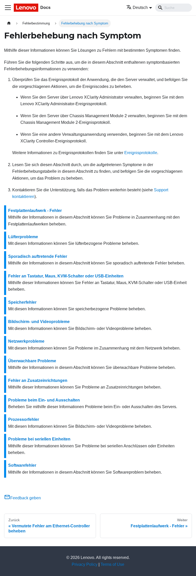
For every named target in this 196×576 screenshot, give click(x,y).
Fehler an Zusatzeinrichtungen (37, 380)
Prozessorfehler (23, 419)
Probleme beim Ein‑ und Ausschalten (44, 400)
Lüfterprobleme (23, 237)
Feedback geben (25, 498)
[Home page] (9, 23)
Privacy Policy (84, 564)
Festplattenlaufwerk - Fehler (35, 210)
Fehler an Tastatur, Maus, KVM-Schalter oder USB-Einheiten (66, 276)
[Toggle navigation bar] (8, 7)
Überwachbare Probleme (32, 361)
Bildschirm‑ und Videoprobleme (39, 321)
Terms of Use (112, 564)
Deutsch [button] (140, 7)
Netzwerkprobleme (26, 341)
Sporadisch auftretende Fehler (37, 256)
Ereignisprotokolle (140, 153)
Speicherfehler (22, 302)
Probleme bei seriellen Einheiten (39, 439)
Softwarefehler (22, 465)
